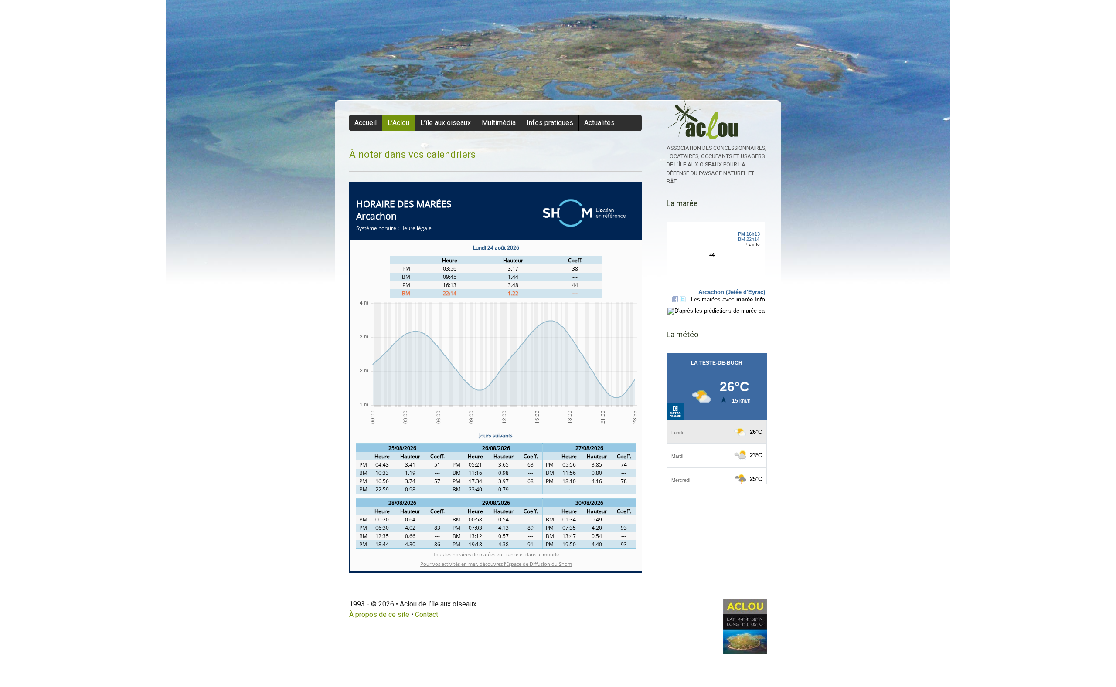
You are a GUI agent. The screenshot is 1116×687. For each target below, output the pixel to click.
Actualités (599, 122)
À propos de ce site (379, 614)
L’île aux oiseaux (445, 122)
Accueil (365, 122)
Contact (426, 614)
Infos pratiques (550, 122)
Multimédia (499, 122)
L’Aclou (398, 122)
